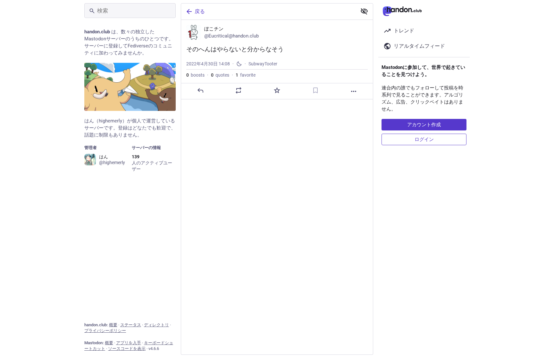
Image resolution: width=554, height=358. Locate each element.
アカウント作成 (424, 125)
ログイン (424, 139)
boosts (195, 75)
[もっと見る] (353, 91)
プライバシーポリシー (105, 330)
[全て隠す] (364, 11)
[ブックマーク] (315, 90)
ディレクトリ (156, 324)
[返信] (200, 90)
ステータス (130, 324)
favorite (246, 75)
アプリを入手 (128, 342)
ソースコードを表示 (127, 348)
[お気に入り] (277, 90)
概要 (113, 324)
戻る (200, 11)
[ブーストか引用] (238, 90)
